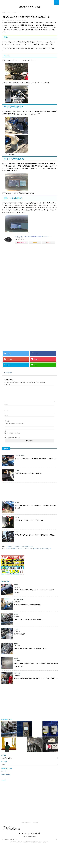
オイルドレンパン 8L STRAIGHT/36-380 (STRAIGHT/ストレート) (33, 236)
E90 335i (6, 372)
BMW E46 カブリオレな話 (29, 7)
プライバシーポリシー (25, 822)
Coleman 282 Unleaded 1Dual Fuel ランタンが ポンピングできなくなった (36, 678)
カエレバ (20, 237)
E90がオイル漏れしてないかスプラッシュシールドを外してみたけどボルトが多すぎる (29, 548)
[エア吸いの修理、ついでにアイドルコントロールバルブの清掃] (34, 744)
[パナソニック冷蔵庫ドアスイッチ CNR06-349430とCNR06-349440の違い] (50, 729)
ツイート (3, 771)
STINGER (46, 841)
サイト (6, 415)
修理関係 (10, 372)
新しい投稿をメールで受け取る (12, 437)
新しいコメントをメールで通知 (12, 433)
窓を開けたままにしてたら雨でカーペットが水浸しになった (30, 648)
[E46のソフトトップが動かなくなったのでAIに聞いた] (9, 729)
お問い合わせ (35, 822)
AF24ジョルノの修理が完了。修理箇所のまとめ (27, 604)
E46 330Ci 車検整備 (19, 634)
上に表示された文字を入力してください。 (15, 423)
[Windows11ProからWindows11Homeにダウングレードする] (9, 744)
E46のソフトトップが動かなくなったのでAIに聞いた (28, 619)
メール (7, 410)
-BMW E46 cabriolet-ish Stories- (29, 836)
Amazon (35, 242)
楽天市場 (48, 242)
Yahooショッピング (21, 242)
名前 (6, 404)
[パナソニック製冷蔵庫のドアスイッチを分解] (50, 744)
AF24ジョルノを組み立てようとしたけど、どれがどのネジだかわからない (35, 458)
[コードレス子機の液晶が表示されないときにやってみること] (24, 729)
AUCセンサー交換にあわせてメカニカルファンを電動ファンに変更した (35, 535)
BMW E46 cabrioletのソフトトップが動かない (28, 473)
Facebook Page (5, 774)
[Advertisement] (29, 265)
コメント (7, 384)
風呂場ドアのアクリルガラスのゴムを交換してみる (20, 546)
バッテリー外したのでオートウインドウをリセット (29, 520)
